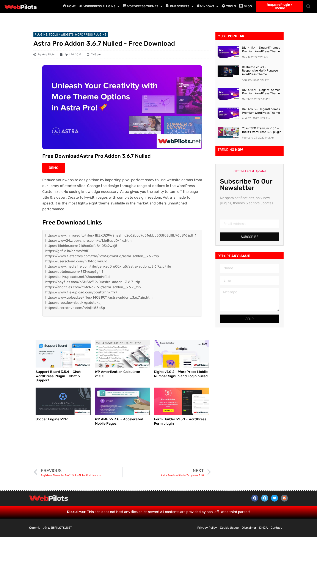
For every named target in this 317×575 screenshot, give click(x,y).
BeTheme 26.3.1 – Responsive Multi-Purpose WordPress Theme (260, 70)
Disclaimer (249, 528)
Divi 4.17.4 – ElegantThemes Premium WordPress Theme (261, 49)
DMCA (263, 528)
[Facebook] (254, 498)
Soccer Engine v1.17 (52, 419)
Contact (276, 528)
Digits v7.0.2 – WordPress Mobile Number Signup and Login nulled (181, 374)
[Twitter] (274, 498)
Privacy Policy (207, 528)
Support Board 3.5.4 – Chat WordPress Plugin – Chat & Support (58, 376)
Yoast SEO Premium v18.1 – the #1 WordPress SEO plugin (261, 130)
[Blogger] (284, 498)
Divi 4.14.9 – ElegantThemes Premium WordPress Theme (261, 91)
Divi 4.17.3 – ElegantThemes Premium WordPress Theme (261, 111)
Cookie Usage (229, 528)
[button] (308, 6)
